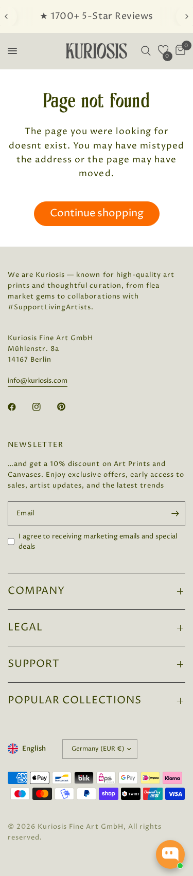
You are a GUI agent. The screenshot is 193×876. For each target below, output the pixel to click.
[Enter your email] (175, 513)
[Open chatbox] (170, 854)
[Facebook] (19, 407)
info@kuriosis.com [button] (37, 381)
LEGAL (25, 628)
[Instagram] (43, 407)
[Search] (145, 51)
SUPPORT (34, 664)
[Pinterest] (68, 407)
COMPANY (36, 591)
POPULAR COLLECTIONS (75, 700)
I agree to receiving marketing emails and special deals (98, 542)
